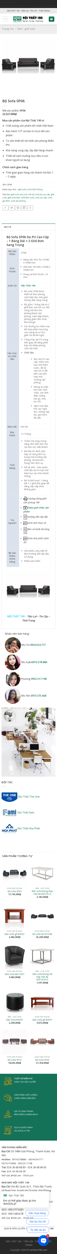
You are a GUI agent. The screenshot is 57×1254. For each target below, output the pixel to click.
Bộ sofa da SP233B (42, 934)
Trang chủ (8, 29)
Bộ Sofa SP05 (42, 1059)
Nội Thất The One (28, 796)
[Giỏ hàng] (51, 19)
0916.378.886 (39, 662)
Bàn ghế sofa (13, 194)
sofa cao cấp (41, 197)
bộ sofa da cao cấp (41, 194)
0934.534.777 (38, 645)
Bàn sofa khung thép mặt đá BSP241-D (42, 892)
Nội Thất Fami (25, 812)
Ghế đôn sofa (27, 197)
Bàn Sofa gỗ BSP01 (42, 1019)
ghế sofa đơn (14, 197)
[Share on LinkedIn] (24, 207)
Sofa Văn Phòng (34, 189)
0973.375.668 (38, 695)
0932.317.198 (39, 679)
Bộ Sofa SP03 (15, 891)
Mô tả (7, 227)
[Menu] (5, 19)
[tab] (28, 226)
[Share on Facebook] (5, 207)
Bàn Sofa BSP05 (14, 1019)
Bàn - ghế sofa (26, 29)
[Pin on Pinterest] (18, 207)
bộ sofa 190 (25, 194)
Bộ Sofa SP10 (15, 1059)
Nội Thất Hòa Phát (28, 828)
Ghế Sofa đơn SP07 (14, 974)
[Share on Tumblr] (30, 207)
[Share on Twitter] (12, 207)
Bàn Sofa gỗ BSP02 (14, 934)
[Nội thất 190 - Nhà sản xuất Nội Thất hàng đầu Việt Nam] (28, 19)
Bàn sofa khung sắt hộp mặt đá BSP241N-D (42, 977)
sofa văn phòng (18, 200)
